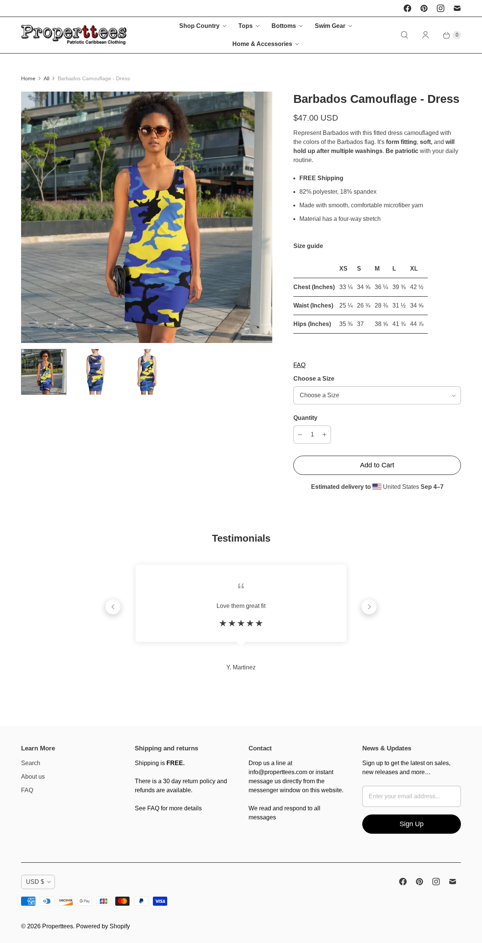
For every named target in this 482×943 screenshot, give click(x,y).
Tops (245, 26)
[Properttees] (74, 35)
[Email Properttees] (457, 8)
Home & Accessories (262, 44)
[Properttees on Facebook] (407, 8)
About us (33, 776)
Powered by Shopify (103, 926)
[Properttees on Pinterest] (424, 8)
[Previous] (112, 606)
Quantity (305, 418)
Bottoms (284, 26)
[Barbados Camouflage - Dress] (146, 217)
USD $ (35, 882)
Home (28, 78)
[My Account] (425, 35)
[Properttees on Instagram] (440, 8)
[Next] (369, 606)
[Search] (404, 35)
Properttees (57, 926)
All (46, 78)
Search (30, 763)
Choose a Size (313, 378)
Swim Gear (330, 26)
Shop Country (199, 26)
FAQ (299, 365)
